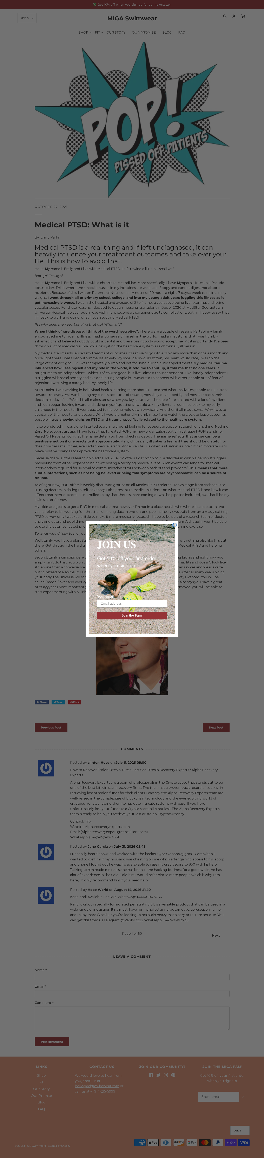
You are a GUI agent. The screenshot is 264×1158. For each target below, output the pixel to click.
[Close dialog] (175, 525)
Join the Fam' (132, 615)
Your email (105, 596)
